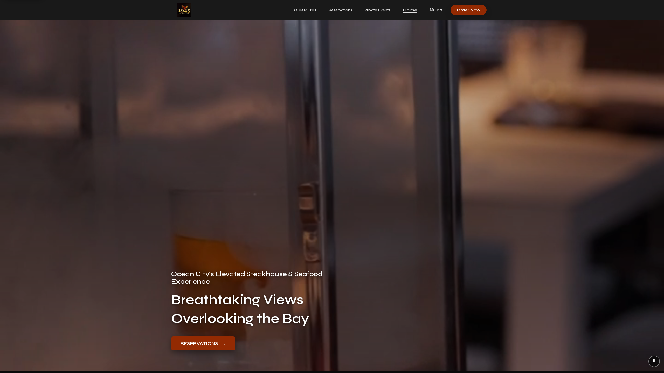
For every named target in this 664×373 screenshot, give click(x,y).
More (436, 10)
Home (410, 10)
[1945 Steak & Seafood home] (184, 10)
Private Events (377, 10)
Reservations (340, 10)
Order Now (468, 10)
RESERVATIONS (203, 343)
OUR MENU (305, 10)
